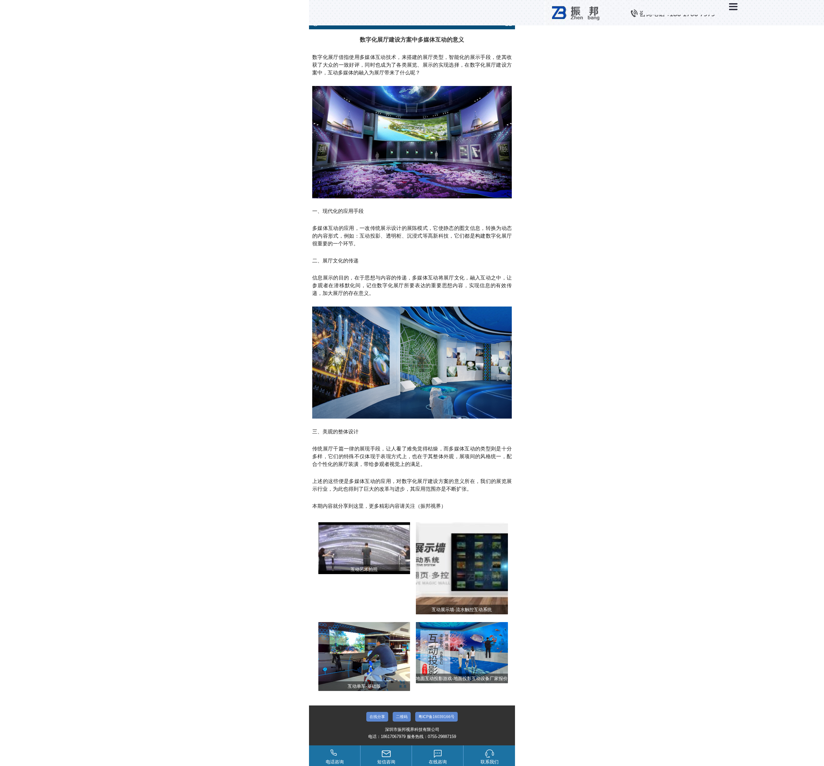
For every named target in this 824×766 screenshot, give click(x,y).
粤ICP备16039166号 (436, 716)
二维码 (401, 716)
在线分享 (377, 716)
